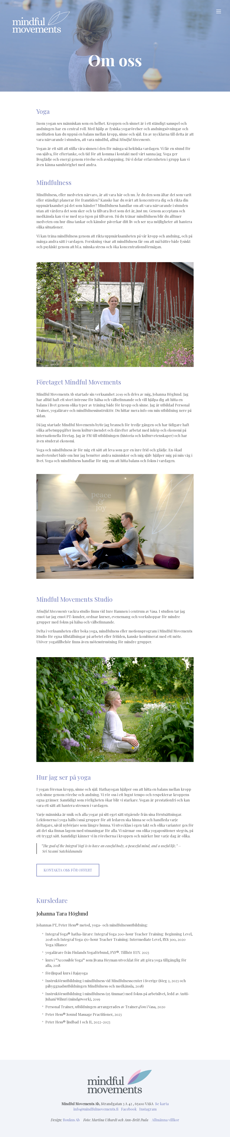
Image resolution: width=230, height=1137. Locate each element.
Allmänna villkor (165, 1119)
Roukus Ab (71, 1119)
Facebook (129, 1109)
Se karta (162, 1103)
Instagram (148, 1109)
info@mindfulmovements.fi (96, 1109)
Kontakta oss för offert (68, 870)
